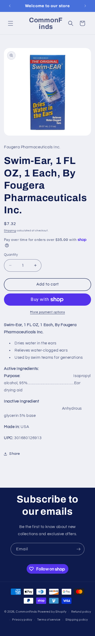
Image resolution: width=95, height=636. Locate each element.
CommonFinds (26, 611)
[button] (10, 23)
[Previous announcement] (10, 6)
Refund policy (81, 611)
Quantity (11, 255)
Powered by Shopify (52, 611)
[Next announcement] (85, 6)
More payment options (47, 312)
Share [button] (14, 454)
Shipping (10, 230)
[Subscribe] (78, 549)
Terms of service (48, 619)
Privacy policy (22, 619)
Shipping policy (76, 619)
